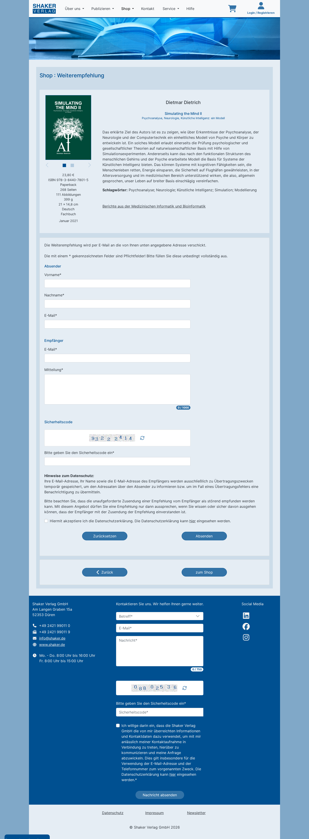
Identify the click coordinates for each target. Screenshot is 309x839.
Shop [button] (128, 8)
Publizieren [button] (101, 8)
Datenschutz (113, 813)
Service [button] (169, 8)
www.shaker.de (52, 644)
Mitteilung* (53, 369)
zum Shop (204, 572)
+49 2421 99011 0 (54, 625)
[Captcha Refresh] (142, 438)
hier (192, 521)
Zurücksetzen (104, 536)
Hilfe (190, 8)
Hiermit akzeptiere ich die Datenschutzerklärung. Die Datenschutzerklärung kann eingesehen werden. (140, 521)
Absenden (204, 536)
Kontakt (148, 8)
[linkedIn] (246, 615)
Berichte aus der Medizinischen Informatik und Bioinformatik (154, 206)
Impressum (154, 813)
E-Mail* (50, 315)
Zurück (107, 572)
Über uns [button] (73, 8)
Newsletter (196, 813)
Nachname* (54, 295)
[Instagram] (246, 637)
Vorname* (52, 274)
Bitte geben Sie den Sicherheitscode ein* (79, 452)
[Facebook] (246, 626)
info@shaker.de (52, 638)
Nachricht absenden (160, 795)
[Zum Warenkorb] (232, 8)
